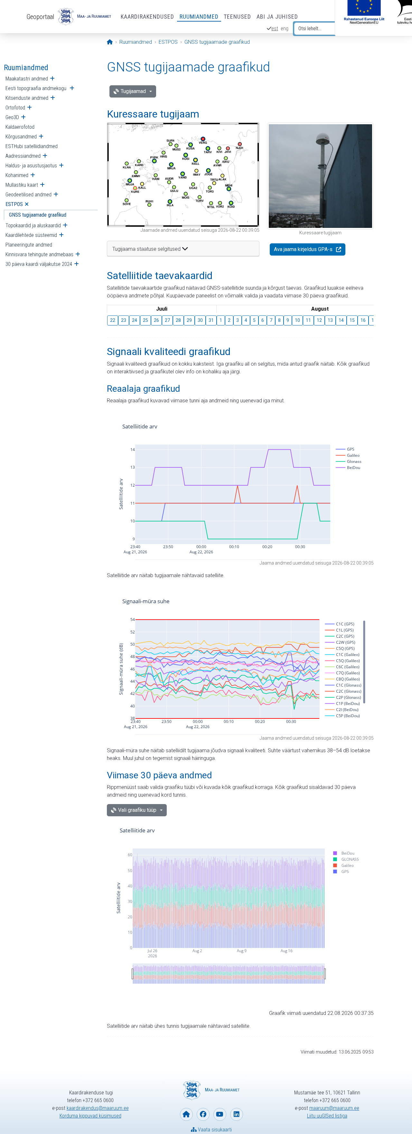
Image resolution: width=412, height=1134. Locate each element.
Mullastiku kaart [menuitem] (21, 185)
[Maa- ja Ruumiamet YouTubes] (219, 1114)
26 (156, 320)
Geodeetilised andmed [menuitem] (28, 195)
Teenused (237, 16)
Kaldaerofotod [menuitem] (19, 127)
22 (112, 320)
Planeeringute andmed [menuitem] (28, 245)
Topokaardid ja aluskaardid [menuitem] (33, 225)
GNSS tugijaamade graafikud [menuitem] (37, 215)
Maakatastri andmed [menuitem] (26, 79)
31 (211, 320)
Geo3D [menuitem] (12, 117)
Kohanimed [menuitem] (16, 175)
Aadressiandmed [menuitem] (23, 156)
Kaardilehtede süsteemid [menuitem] (31, 235)
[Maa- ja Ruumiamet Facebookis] (203, 1114)
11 (308, 320)
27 (167, 320)
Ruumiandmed (199, 16)
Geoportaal (40, 17)
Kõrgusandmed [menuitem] (21, 137)
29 (189, 320)
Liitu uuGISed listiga (327, 1116)
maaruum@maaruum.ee (334, 1108)
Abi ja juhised (277, 16)
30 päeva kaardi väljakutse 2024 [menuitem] (38, 264)
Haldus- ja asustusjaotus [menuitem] (31, 166)
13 (330, 320)
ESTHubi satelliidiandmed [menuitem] (31, 146)
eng (284, 28)
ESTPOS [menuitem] (14, 204)
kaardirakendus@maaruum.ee (98, 1108)
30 (200, 320)
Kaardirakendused (147, 16)
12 (319, 320)
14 (341, 320)
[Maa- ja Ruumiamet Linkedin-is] (236, 1114)
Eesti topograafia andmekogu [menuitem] (36, 88)
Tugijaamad (133, 91)
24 (134, 320)
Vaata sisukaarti (214, 1130)
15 (352, 320)
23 (123, 320)
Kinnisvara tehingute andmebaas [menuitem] (39, 254)
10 (297, 320)
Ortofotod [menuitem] (15, 108)
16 (363, 320)
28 (178, 320)
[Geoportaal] (83, 17)
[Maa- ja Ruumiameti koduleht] (186, 1114)
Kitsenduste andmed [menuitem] (26, 98)
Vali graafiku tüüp (137, 810)
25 (145, 320)
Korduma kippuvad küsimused (90, 1116)
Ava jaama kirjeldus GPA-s (303, 249)
